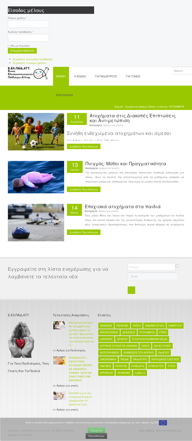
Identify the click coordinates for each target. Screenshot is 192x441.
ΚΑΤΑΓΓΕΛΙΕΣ (162, 346)
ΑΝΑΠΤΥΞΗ (175, 325)
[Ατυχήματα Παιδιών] (36, 222)
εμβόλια (140, 372)
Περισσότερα (96, 436)
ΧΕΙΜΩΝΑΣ (123, 372)
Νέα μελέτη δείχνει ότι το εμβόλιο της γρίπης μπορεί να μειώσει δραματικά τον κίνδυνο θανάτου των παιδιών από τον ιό (81, 334)
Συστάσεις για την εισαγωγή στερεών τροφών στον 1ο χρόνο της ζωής (80, 398)
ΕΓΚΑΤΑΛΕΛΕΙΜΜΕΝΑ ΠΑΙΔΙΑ (149, 339)
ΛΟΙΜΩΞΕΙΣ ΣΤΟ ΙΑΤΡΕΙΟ (139, 352)
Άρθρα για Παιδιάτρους (71, 350)
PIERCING (122, 325)
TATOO (137, 325)
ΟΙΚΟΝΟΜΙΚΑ (108, 359)
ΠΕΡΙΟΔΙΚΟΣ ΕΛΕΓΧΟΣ (165, 359)
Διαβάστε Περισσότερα (84, 146)
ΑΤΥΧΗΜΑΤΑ (147, 332)
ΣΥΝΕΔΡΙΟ (137, 366)
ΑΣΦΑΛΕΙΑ (128, 332)
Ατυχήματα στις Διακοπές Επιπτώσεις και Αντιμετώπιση (133, 117)
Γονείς (132, 282)
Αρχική (119, 106)
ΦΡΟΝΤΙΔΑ (106, 372)
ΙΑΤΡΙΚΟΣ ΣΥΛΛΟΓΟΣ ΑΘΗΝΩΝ (118, 346)
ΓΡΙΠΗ (162, 332)
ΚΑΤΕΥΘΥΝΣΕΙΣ (109, 352)
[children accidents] (36, 131)
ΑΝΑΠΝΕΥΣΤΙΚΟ (154, 325)
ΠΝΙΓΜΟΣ (105, 366)
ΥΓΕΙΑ (171, 366)
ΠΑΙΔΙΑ (125, 359)
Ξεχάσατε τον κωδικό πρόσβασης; (33, 59)
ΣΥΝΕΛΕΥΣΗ (155, 366)
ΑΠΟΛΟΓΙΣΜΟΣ (109, 332)
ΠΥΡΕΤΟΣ (121, 366)
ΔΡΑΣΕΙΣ (122, 339)
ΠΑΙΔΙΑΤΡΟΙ (140, 359)
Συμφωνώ (96, 430)
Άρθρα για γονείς (113, 125)
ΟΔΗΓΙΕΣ (163, 352)
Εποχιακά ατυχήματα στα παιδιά (123, 206)
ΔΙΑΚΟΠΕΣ (106, 339)
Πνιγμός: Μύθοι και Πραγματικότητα (126, 163)
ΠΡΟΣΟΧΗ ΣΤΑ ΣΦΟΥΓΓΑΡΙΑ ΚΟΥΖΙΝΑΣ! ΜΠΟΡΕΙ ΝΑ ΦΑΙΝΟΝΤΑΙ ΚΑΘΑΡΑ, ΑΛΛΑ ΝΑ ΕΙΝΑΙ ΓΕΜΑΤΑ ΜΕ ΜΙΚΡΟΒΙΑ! (80, 369)
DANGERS (106, 325)
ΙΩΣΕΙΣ (145, 346)
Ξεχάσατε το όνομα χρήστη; (29, 63)
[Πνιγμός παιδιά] (36, 177)
